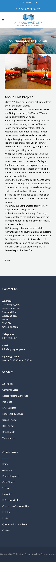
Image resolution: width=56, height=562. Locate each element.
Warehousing (9, 437)
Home (5, 463)
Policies (6, 512)
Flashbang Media (48, 554)
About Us (7, 469)
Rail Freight (8, 425)
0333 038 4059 (29, 2)
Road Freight (8, 431)
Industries (7, 494)
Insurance (7, 401)
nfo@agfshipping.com (14, 349)
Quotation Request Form (15, 524)
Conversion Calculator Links (16, 506)
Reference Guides (11, 500)
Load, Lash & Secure (12, 413)
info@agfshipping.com (29, 8)
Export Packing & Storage (15, 395)
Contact (6, 530)
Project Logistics (10, 476)
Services (6, 488)
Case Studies (8, 482)
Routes (5, 518)
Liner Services (9, 407)
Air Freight (7, 383)
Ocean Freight (9, 419)
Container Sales (10, 389)
